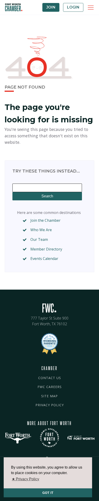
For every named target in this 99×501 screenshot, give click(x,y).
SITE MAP (49, 396)
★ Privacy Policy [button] (25, 479)
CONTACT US (49, 378)
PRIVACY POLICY (49, 405)
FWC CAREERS (50, 387)
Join (50, 7)
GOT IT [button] (47, 493)
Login (73, 7)
